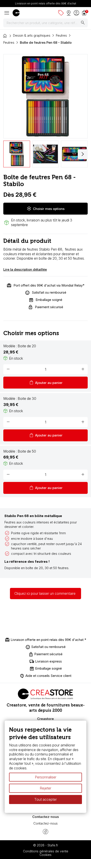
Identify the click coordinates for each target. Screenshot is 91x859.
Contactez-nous (45, 823)
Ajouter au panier (46, 382)
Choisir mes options (45, 209)
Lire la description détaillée (25, 269)
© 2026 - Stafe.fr (45, 845)
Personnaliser (45, 777)
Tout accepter (45, 799)
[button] (83, 154)
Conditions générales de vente (45, 851)
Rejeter (45, 788)
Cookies (45, 855)
